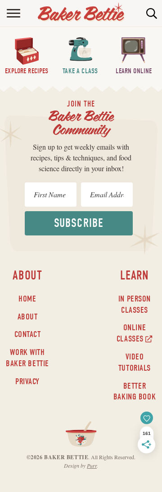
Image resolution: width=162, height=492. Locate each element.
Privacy (27, 381)
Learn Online (134, 71)
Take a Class (80, 71)
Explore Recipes (26, 71)
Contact (27, 334)
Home (27, 299)
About (28, 317)
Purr (92, 465)
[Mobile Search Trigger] (154, 13)
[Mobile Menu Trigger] (8, 13)
